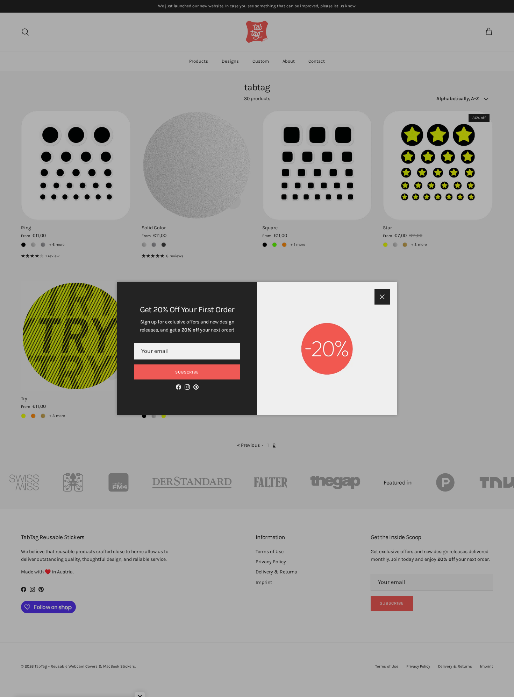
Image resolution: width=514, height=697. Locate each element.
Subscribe (187, 372)
